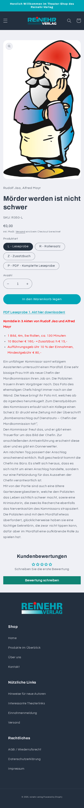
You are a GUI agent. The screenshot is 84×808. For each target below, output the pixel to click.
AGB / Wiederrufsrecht (24, 749)
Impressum (16, 768)
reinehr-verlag (36, 797)
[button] (5, 20)
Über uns (14, 657)
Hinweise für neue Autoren (27, 693)
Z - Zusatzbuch (19, 256)
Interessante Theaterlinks (26, 703)
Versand (20, 232)
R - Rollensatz (50, 246)
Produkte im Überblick (24, 647)
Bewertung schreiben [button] (42, 580)
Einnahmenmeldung (22, 713)
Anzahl (7, 275)
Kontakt (14, 666)
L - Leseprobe (18, 246)
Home (12, 638)
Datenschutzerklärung (24, 759)
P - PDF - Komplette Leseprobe (31, 265)
